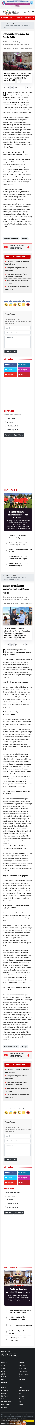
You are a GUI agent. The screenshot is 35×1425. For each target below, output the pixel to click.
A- (30, 87)
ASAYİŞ (3, 1374)
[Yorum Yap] (23, 87)
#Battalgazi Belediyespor (11, 238)
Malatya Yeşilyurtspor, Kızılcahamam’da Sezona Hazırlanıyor (18, 514)
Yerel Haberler (23, 1371)
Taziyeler (4, 1399)
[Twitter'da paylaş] (8, 87)
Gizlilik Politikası (24, 1390)
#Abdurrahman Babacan (11, 1046)
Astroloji (3, 1393)
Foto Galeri (22, 1365)
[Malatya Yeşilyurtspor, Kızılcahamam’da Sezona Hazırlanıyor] (18, 501)
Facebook (10, 365)
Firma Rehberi (23, 1377)
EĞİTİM (3, 1371)
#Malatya (24, 238)
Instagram (24, 370)
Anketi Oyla (8, 435)
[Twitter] (11, 1355)
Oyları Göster (18, 435)
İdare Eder (9, 422)
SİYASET (3, 1368)
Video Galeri (22, 1368)
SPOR (12, 23)
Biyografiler (4, 1390)
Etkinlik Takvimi (5, 1404)
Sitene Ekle (22, 1399)
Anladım (28, 1421)
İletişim (21, 1404)
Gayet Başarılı (10, 418)
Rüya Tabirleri (5, 1396)
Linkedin (23, 365)
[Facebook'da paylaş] (4, 87)
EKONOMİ (4, 1382)
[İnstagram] (3, 1355)
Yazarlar (21, 1362)
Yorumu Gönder (11, 351)
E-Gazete (4, 1407)
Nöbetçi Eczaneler (24, 1374)
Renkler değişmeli (12, 430)
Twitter (9, 370)
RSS (21, 375)
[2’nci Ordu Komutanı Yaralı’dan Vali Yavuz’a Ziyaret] (18, 1279)
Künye (20, 1387)
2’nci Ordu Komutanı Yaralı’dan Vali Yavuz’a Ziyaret (18, 1290)
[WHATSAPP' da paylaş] (12, 87)
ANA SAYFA (6, 23)
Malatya (29, 48)
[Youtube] (15, 1355)
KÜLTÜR (3, 1377)
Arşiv (20, 1401)
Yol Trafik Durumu (6, 1401)
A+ (27, 87)
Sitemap (21, 1396)
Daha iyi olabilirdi (12, 426)
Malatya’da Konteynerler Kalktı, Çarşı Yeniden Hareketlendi (15, 275)
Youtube (10, 375)
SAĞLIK (3, 1379)
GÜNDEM (13, 575)
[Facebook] (7, 1355)
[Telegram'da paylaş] (15, 87)
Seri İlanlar (22, 1379)
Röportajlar (4, 1387)
